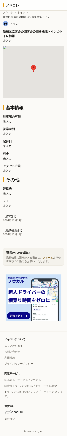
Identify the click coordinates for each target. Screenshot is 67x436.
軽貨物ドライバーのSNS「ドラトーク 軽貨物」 (32, 386)
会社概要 (9, 419)
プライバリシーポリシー (18, 363)
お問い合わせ (12, 351)
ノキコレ (8, 12)
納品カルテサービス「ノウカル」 (24, 380)
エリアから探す (13, 345)
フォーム (48, 257)
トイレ (21, 12)
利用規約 (9, 357)
